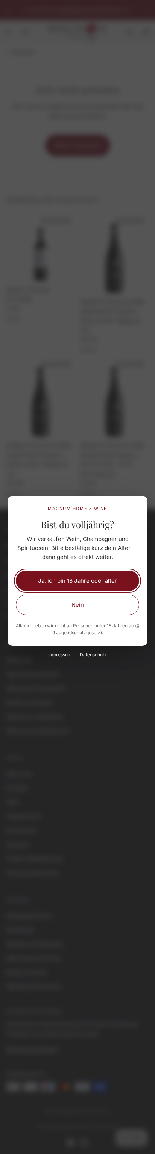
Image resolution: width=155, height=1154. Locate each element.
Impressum (60, 654)
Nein (77, 604)
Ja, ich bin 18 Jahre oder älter (77, 580)
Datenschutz (93, 654)
